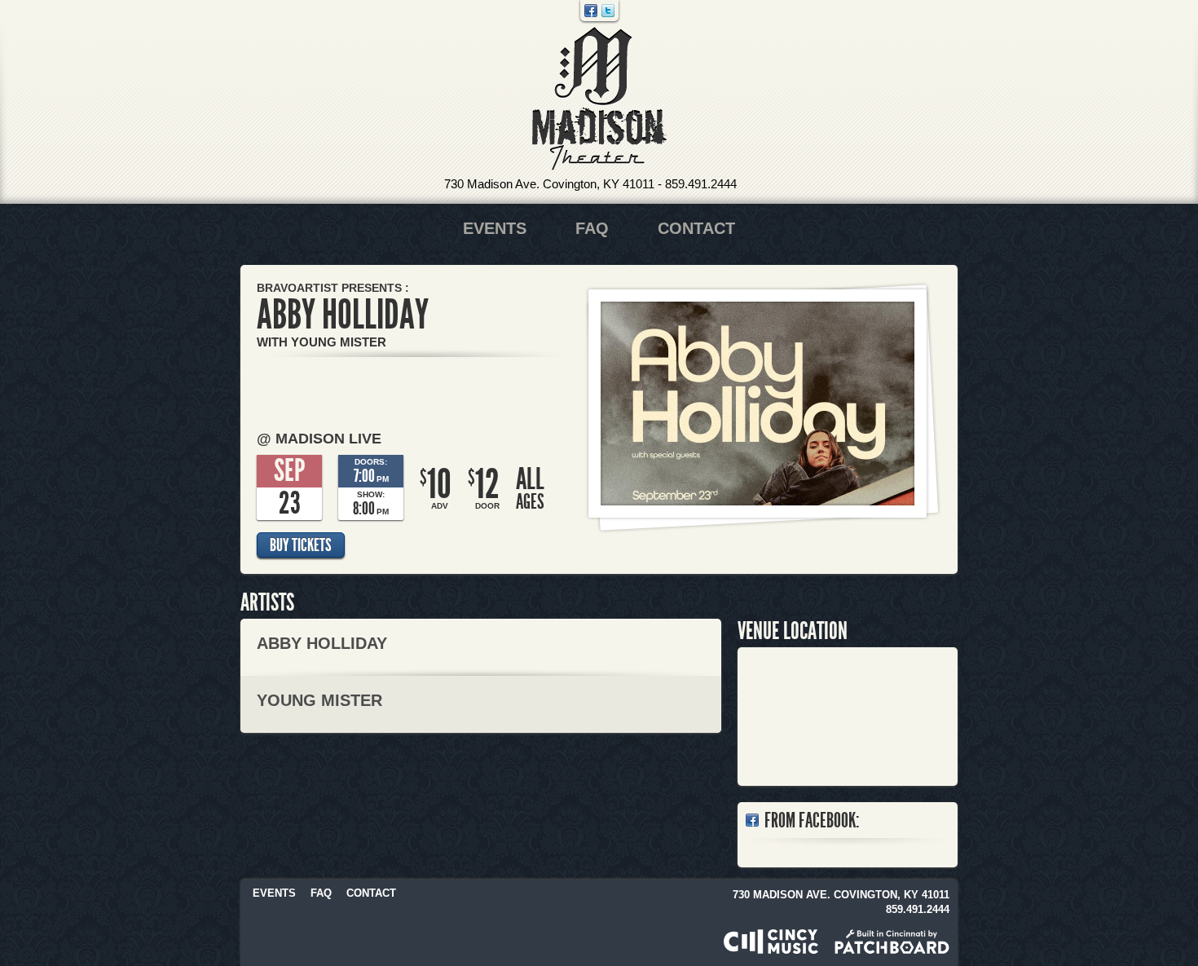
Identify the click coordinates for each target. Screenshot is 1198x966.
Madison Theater (599, 99)
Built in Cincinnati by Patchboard (892, 941)
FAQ (592, 228)
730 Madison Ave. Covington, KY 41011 (549, 184)
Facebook (590, 10)
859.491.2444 (701, 184)
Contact (696, 228)
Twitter (607, 10)
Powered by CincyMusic (771, 941)
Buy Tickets (301, 545)
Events (494, 228)
